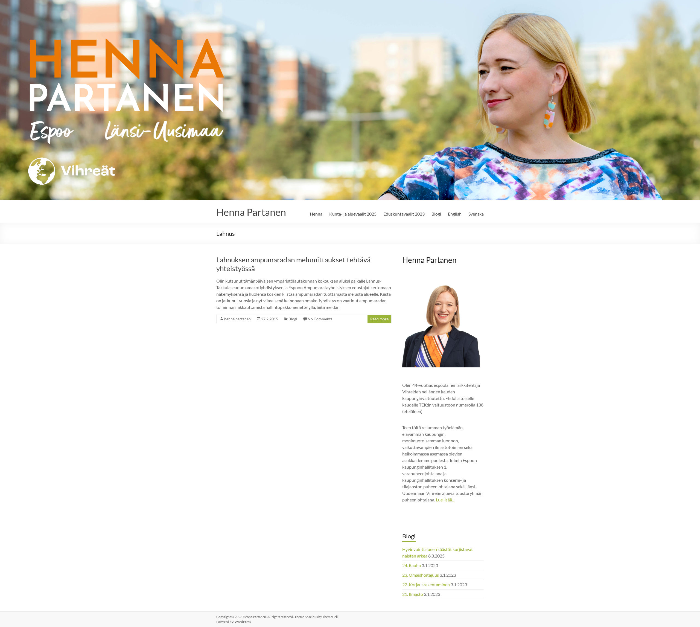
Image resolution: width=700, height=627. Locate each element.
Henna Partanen (251, 212)
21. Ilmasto (412, 594)
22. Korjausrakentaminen (426, 584)
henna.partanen (237, 319)
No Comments (320, 319)
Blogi (436, 213)
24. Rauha (411, 565)
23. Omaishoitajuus (420, 574)
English (455, 213)
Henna (316, 213)
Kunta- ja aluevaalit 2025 (353, 213)
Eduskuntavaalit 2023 (404, 213)
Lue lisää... (445, 499)
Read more (379, 319)
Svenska (476, 213)
